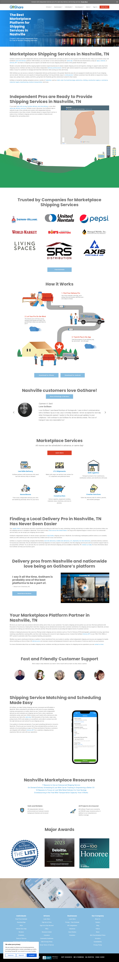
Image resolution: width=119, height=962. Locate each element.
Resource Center (47, 932)
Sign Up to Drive (46, 922)
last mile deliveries (50, 541)
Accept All (31, 955)
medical (31, 82)
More (88, 7)
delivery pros (36, 641)
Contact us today (87, 544)
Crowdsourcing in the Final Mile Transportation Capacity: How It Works (61, 793)
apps (98, 60)
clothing (85, 80)
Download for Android (73, 375)
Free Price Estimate (21, 919)
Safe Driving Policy (46, 941)
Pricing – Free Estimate (72, 922)
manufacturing (24, 82)
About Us (97, 919)
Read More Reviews (24, 593)
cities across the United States (58, 530)
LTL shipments (74, 541)
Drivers (48, 7)
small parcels (69, 75)
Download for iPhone (46, 375)
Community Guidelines (46, 938)
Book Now (84, 2)
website (102, 60)
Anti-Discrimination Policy (97, 935)
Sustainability (98, 941)
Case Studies (72, 932)
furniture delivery (32, 106)
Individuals (68, 7)
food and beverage (69, 80)
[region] (21, 950)
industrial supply (14, 82)
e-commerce (104, 80)
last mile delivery (21, 60)
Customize (11, 955)
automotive (79, 80)
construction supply (94, 80)
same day (70, 60)
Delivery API (13, 62)
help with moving (22, 106)
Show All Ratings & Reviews (59, 396)
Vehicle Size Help (21, 929)
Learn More (59, 453)
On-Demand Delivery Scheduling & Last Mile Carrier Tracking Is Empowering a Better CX (61, 788)
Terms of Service (21, 938)
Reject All (21, 955)
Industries (72, 929)
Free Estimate (59, 270)
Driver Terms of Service (47, 945)
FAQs (21, 925)
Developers (79, 7)
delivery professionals (54, 68)
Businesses (57, 7)
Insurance (21, 935)
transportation (38, 82)
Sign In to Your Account (47, 925)
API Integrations (72, 925)
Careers (97, 922)
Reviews (21, 932)
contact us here (99, 644)
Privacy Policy (98, 945)
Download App (21, 922)
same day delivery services (18, 108)
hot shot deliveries (85, 541)
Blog (97, 925)
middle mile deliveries (63, 541)
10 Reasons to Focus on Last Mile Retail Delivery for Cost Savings (61, 790)
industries (49, 80)
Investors (98, 938)
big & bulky (50, 535)
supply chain (16, 528)
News (97, 932)
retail (58, 80)
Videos (98, 929)
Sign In (95, 7)
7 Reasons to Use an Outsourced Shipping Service (61, 785)
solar (61, 80)
